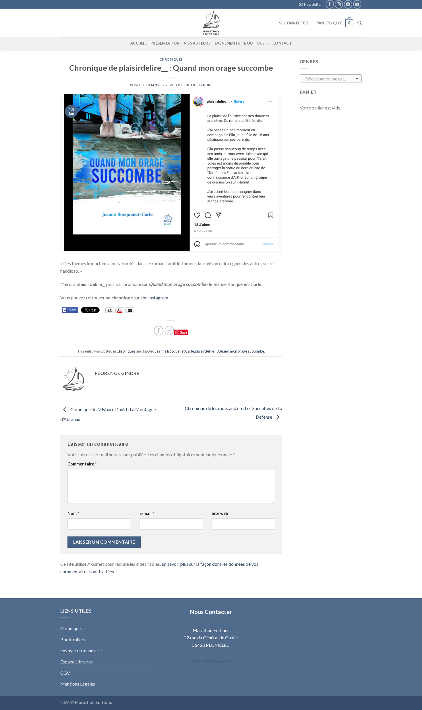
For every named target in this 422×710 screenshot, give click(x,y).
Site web (220, 513)
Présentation (165, 43)
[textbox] (329, 79)
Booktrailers (72, 639)
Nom (73, 513)
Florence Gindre (196, 85)
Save (183, 332)
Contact (282, 43)
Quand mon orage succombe (241, 351)
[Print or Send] (120, 310)
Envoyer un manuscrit (81, 650)
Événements (227, 43)
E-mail (147, 513)
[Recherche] (359, 23)
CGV (65, 673)
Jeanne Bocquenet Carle (174, 351)
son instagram (154, 297)
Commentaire (81, 463)
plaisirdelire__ (206, 351)
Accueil (138, 43)
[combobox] (331, 78)
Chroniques (171, 59)
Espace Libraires (76, 661)
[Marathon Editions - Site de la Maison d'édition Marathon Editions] (211, 23)
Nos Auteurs (197, 43)
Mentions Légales (77, 683)
